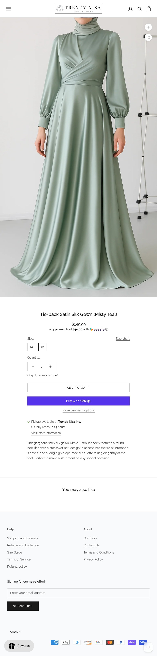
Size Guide (14, 552)
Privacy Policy (93, 559)
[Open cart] (149, 8)
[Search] (140, 9)
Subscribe (23, 606)
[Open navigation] (8, 8)
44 (31, 347)
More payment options (79, 410)
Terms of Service (19, 559)
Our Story (90, 538)
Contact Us (91, 545)
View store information (46, 433)
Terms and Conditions (99, 552)
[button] (78, 329)
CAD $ (14, 631)
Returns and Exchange (23, 545)
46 (42, 347)
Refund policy (17, 566)
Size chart (123, 339)
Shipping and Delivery (22, 538)
